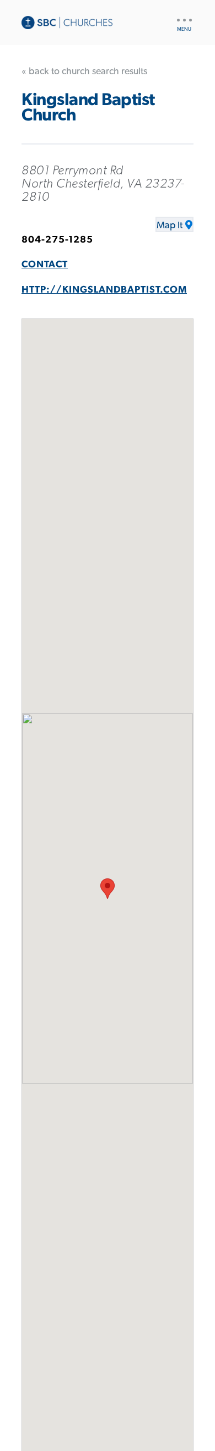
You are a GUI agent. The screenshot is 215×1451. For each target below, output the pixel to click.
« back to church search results (84, 71)
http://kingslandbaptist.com (104, 290)
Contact (45, 265)
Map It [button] (169, 225)
